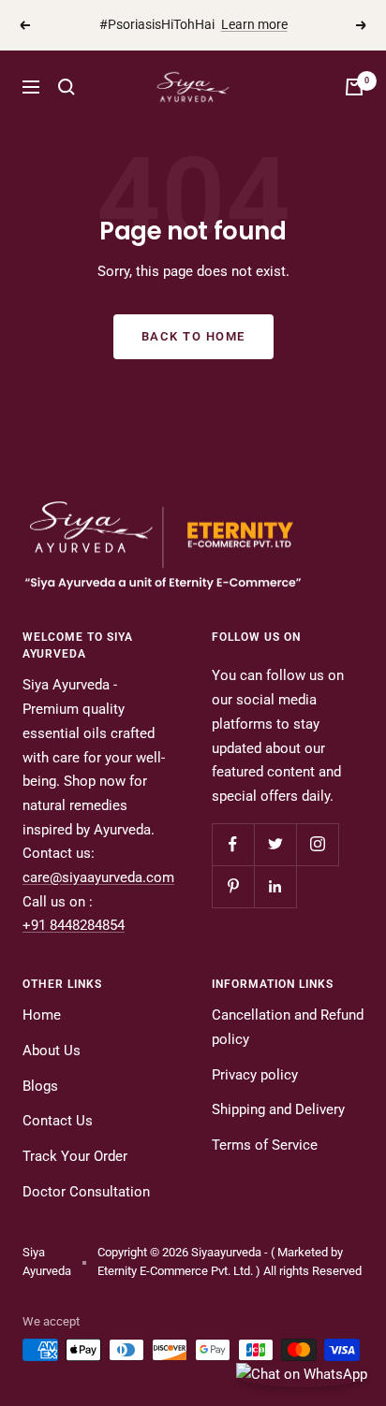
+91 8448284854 (73, 925)
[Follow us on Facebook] (233, 844)
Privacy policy (255, 1074)
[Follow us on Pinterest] (233, 886)
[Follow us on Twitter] (275, 844)
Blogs (40, 1086)
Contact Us (57, 1120)
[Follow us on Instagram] (317, 844)
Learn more (254, 19)
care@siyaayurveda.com (98, 877)
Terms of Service (265, 1145)
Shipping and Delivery (278, 1109)
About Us (51, 1050)
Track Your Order (74, 1156)
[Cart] (354, 87)
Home (41, 1015)
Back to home (193, 336)
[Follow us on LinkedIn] (275, 886)
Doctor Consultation (86, 1191)
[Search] (66, 87)
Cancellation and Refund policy (288, 1027)
